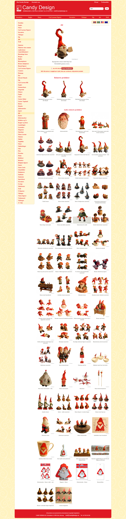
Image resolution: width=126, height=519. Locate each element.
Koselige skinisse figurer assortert (82, 341)
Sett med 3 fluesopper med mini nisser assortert (100, 132)
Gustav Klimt (22, 99)
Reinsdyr (20, 160)
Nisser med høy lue (100, 412)
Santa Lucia (21, 167)
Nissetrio (82, 388)
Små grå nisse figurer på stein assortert (63, 155)
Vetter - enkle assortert (63, 412)
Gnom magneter (63, 505)
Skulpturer (21, 172)
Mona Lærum (22, 134)
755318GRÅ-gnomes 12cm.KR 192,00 (45, 100)
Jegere (20, 111)
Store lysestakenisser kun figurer (63, 248)
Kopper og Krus (23, 123)
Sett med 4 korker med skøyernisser (82, 459)
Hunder (20, 106)
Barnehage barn (23, 54)
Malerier (20, 45)
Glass (19, 97)
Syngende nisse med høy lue (82, 154)
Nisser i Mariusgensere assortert (63, 271)
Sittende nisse (82, 295)
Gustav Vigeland (23, 101)
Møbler (20, 139)
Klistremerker (22, 118)
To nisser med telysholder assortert (82, 272)
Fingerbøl (21, 90)
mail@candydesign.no (60, 11)
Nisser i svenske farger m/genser (45, 505)
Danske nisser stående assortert (100, 295)
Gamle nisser (45, 412)
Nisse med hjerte (63, 388)
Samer (20, 165)
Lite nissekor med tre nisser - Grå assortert (100, 155)
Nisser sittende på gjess (100, 271)
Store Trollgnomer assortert (82, 201)
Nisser (39, 17)
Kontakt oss (36, 2)
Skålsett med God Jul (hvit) (100, 365)
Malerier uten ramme (24, 47)
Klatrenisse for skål (82, 224)
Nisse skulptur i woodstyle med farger (45, 132)
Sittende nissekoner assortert (45, 248)
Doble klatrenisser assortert (100, 224)
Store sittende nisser (82, 248)
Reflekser (21, 158)
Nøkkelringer (22, 146)
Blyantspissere (22, 61)
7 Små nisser (45, 201)
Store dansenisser (63, 365)
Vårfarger (21, 200)
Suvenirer (72, 17)
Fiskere (20, 92)
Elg (93, 17)
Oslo (19, 149)
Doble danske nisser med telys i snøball (82, 319)
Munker (20, 137)
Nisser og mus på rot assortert (45, 271)
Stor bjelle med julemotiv (63, 458)
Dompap (20, 73)
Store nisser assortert (63, 178)
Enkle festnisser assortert (82, 178)
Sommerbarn (22, 87)
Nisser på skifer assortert (63, 224)
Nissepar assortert (63, 341)
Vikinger (84, 17)
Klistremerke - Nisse (82, 482)
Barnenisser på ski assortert (100, 341)
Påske (20, 156)
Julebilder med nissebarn (100, 435)
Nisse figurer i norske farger (82, 412)
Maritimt (21, 132)
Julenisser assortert (64, 435)
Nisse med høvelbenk (45, 295)
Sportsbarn (21, 179)
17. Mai (20, 203)
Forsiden (20, 23)
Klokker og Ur (22, 120)
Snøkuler (21, 174)
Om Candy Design (23, 2)
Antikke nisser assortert (64, 295)
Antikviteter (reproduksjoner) (23, 51)
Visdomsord (21, 198)
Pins (19, 151)
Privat (96, 2)
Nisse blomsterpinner (100, 388)
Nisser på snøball (100, 248)
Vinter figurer (22, 196)
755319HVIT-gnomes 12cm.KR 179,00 (82, 100)
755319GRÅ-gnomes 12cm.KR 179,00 (64, 100)
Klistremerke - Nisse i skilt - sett (45, 482)
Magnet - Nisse (64, 482)
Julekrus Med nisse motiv (45, 458)
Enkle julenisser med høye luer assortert (45, 342)
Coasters (20, 71)
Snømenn (21, 177)
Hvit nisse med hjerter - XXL (45, 388)
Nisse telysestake (82, 435)
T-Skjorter (21, 191)
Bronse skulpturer (23, 64)
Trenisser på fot (82, 365)
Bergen (20, 57)
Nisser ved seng (100, 318)
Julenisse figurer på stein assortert (45, 154)
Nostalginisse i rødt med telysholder (82, 132)
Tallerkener (21, 186)
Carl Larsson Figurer (55, 17)
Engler (30, 17)
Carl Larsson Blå (23, 82)
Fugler (20, 94)
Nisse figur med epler (45, 224)
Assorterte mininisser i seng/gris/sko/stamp (100, 202)
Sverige (20, 184)
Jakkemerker (22, 108)
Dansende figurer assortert (100, 178)
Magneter (21, 130)
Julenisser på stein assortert (45, 178)
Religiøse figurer (23, 163)
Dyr (19, 75)
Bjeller (20, 59)
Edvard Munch (22, 78)
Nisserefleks (100, 482)
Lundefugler (21, 125)
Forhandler (105, 2)
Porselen (20, 153)
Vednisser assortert (45, 365)
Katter (20, 115)
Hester (20, 104)
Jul (100, 17)
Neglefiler (21, 141)
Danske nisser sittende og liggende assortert (45, 319)
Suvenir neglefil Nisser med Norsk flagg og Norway (100, 459)
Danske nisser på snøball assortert (64, 318)
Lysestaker (21, 127)
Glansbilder (21, 170)
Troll (107, 17)
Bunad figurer (22, 66)
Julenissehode (64, 131)
